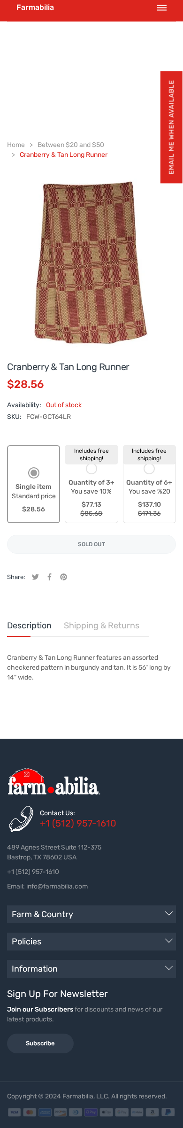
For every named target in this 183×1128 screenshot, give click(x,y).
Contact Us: (57, 813)
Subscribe (40, 1043)
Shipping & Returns (101, 625)
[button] (171, 127)
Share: (16, 576)
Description (29, 625)
